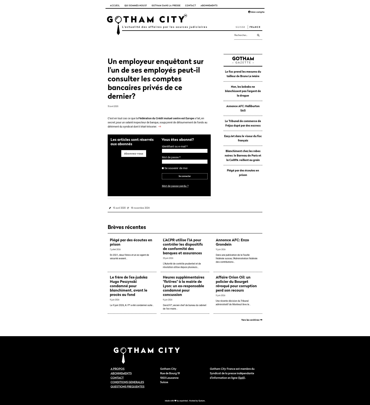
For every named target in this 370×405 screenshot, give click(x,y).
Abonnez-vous (133, 153)
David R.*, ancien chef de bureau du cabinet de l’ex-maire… (184, 292)
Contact (190, 5)
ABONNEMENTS (121, 373)
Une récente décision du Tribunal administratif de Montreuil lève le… (236, 290)
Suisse (240, 27)
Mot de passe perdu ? (175, 186)
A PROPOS (117, 368)
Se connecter (185, 176)
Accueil (115, 5)
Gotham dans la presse (166, 5)
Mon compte (257, 11)
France (255, 27)
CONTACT (117, 377)
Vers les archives (250, 319)
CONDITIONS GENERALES (127, 382)
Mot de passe (172, 157)
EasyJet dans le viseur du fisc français (243, 138)
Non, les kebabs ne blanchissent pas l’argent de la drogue (243, 91)
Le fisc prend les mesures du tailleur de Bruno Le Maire (243, 74)
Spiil (241, 377)
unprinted (183, 401)
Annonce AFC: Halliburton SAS (243, 108)
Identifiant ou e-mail (175, 147)
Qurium (201, 401)
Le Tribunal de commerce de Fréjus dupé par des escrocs (243, 123)
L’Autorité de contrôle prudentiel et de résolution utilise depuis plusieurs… (183, 253)
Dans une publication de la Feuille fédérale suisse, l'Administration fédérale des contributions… (236, 250)
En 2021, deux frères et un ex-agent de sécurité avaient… (131, 249)
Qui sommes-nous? (135, 5)
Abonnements (209, 5)
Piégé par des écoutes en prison (243, 172)
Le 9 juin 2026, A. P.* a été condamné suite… (132, 291)
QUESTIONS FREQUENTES (127, 386)
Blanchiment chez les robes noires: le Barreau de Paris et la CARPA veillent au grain (243, 155)
